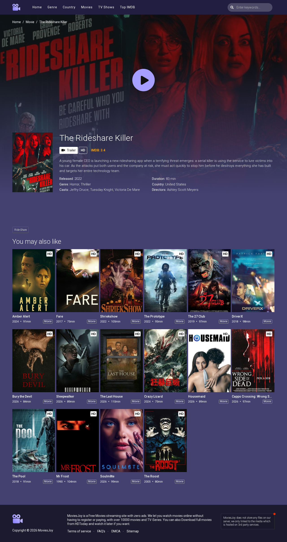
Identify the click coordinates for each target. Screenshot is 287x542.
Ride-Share (20, 229)
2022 (78, 179)
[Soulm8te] (121, 440)
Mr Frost (62, 476)
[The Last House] (121, 360)
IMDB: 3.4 (98, 150)
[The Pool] (33, 440)
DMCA (115, 531)
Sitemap (133, 531)
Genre (52, 7)
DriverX (237, 316)
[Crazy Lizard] (165, 360)
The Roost (151, 476)
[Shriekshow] (121, 280)
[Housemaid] (209, 360)
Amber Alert (21, 316)
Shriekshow (108, 316)
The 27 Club (196, 316)
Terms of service (79, 531)
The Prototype (154, 316)
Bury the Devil (22, 396)
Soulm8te (107, 476)
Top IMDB (127, 7)
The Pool (18, 476)
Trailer (71, 150)
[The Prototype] (165, 280)
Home (37, 7)
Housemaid (196, 396)
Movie (30, 22)
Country (69, 7)
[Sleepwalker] (77, 360)
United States (175, 184)
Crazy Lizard (153, 396)
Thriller (86, 184)
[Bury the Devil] (33, 360)
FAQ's (101, 531)
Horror (74, 184)
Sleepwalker (65, 396)
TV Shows (106, 7)
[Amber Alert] (33, 280)
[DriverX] (253, 280)
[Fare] (77, 280)
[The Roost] (165, 440)
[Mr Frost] (77, 440)
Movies (87, 7)
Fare (59, 316)
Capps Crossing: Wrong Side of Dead (259, 396)
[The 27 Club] (209, 280)
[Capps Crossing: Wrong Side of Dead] (253, 360)
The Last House (111, 396)
